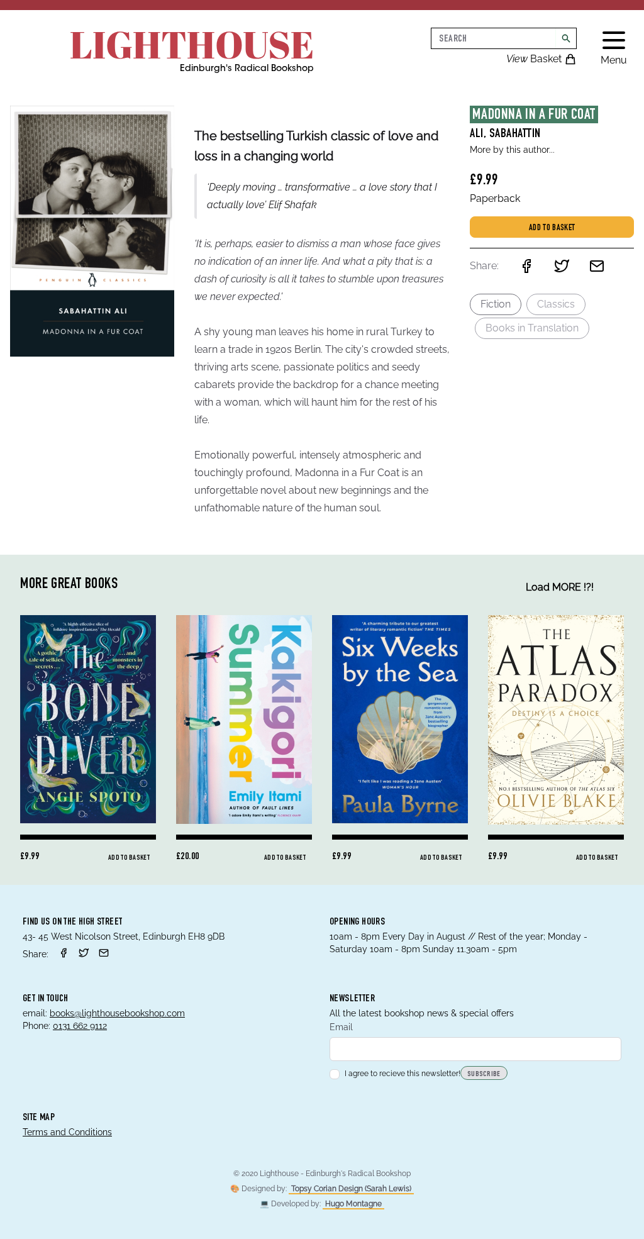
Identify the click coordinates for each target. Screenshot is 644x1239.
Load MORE (560, 587)
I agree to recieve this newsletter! (402, 1073)
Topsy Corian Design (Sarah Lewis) (351, 1188)
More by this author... (512, 150)
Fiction (495, 304)
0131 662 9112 (80, 1026)
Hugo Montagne (353, 1203)
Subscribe (484, 1074)
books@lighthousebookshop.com (117, 1013)
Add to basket (552, 228)
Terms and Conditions (67, 1132)
